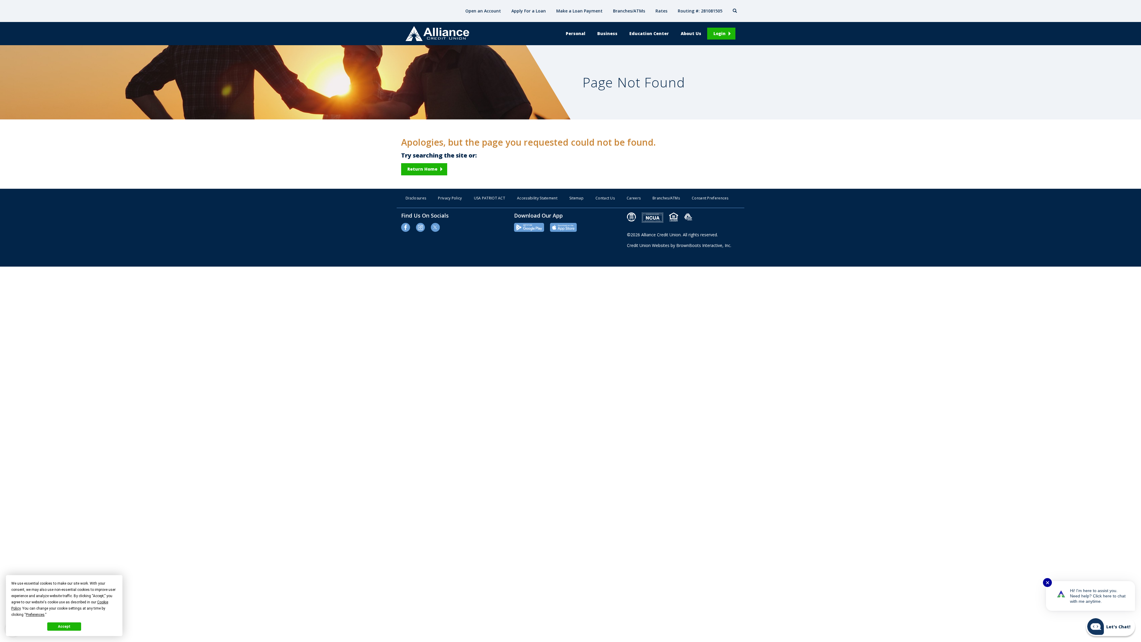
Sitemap (576, 198)
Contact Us (605, 198)
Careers (634, 198)
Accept (64, 626)
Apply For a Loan (528, 11)
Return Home (422, 169)
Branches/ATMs (629, 11)
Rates (661, 11)
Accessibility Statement (537, 198)
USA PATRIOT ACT (489, 198)
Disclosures (416, 198)
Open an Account (483, 11)
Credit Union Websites (648, 245)
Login (719, 33)
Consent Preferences (710, 198)
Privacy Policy (450, 198)
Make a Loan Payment (579, 11)
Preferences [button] (35, 615)
